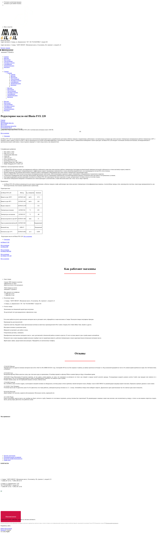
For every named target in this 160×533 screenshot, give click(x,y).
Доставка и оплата (9, 62)
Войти (3, 528)
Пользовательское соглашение (12, 457)
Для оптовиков (8, 61)
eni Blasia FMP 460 (6, 251)
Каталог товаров (5, 48)
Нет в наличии (5, 133)
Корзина (3, 530)
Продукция (7, 59)
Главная (6, 56)
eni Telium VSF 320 (6, 255)
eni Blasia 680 (4, 247)
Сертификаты (8, 64)
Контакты (7, 67)
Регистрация (8, 528)
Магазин (6, 58)
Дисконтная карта (9, 65)
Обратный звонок (10, 516)
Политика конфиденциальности (13, 458)
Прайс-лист (7, 460)
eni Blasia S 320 (5, 242)
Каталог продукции (9, 455)
